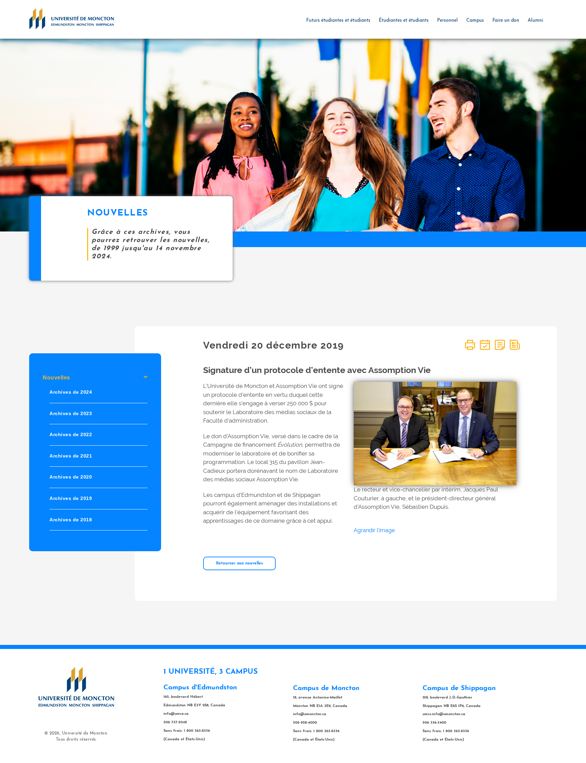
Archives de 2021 (71, 456)
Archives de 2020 (71, 477)
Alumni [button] (535, 20)
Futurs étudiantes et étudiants (338, 20)
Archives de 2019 (71, 498)
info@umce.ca (176, 714)
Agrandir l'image (374, 530)
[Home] (71, 18)
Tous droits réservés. (76, 740)
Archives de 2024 (71, 392)
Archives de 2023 (71, 413)
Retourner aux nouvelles (239, 563)
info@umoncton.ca (309, 714)
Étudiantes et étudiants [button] (404, 20)
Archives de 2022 (71, 435)
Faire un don (505, 20)
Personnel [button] (447, 20)
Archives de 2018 (71, 519)
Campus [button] (475, 20)
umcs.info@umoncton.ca (444, 714)
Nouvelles (56, 377)
